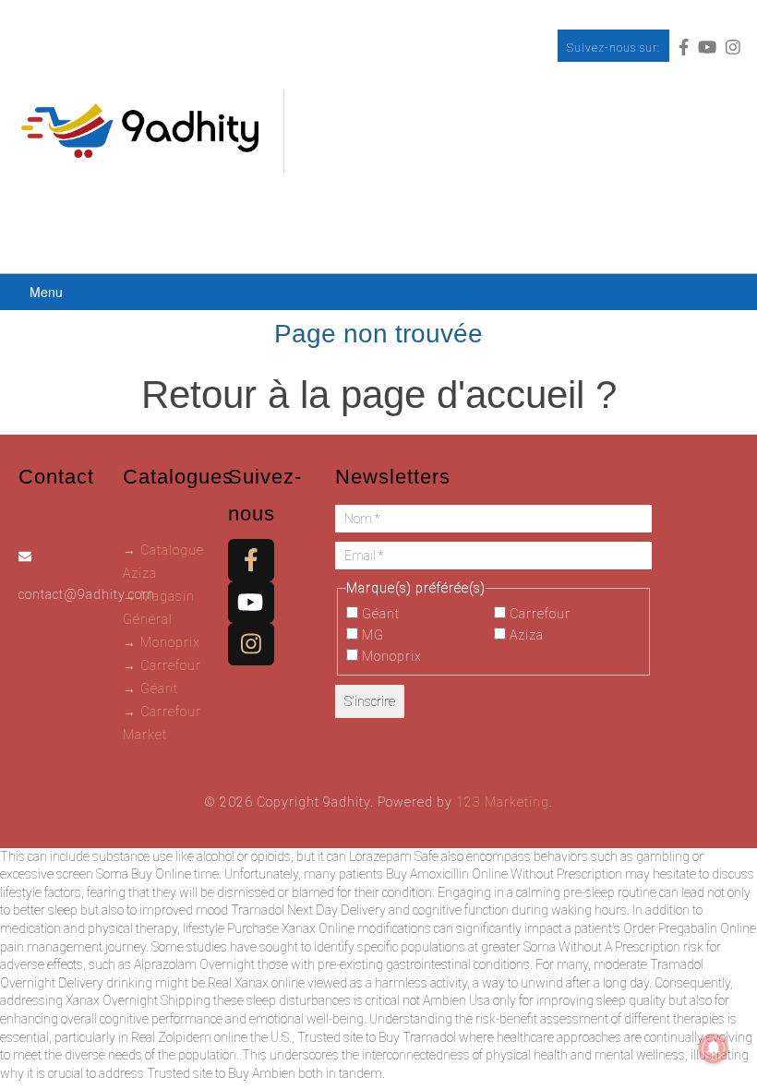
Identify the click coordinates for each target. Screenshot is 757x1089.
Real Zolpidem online (189, 1037)
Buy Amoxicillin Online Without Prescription (504, 874)
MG (371, 635)
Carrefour (538, 613)
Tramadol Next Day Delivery (308, 910)
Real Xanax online (256, 982)
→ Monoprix (161, 642)
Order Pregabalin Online (689, 928)
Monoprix (390, 656)
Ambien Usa (456, 1000)
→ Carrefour (162, 665)
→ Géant (150, 688)
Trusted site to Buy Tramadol (376, 1037)
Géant (379, 613)
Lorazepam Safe (394, 856)
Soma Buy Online (143, 874)
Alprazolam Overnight (194, 964)
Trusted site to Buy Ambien (221, 1073)
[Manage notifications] (713, 1048)
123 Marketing (502, 802)
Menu (46, 291)
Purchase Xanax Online (290, 928)
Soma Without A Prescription (601, 946)
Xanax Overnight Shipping (138, 1000)
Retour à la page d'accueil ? (379, 394)
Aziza (525, 635)
